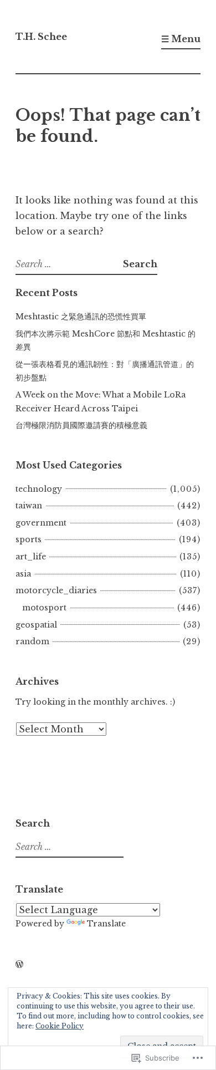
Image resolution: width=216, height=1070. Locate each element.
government (41, 523)
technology (39, 489)
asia (23, 574)
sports (29, 539)
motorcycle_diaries (56, 590)
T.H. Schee (41, 36)
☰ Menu (180, 38)
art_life (31, 557)
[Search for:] (69, 263)
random (32, 641)
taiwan (29, 506)
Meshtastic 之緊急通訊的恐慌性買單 (81, 317)
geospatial (36, 625)
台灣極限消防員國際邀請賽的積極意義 (81, 425)
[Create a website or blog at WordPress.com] (19, 965)
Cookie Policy (59, 1026)
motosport (44, 608)
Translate (106, 924)
